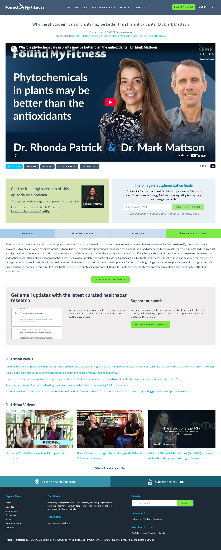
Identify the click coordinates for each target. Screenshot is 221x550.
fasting (47, 166)
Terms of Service (93, 539)
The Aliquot (125, 7)
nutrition (14, 166)
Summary (27, 233)
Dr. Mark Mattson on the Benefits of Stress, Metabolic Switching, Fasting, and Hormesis (119, 35)
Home (8, 502)
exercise (31, 166)
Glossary (138, 233)
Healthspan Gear (13, 523)
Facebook (157, 519)
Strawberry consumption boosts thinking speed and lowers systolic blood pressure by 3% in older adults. (67, 385)
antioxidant (89, 166)
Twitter (146, 519)
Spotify (162, 533)
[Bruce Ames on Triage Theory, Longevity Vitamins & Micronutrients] (110, 432)
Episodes (73, 7)
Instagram (136, 519)
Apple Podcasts (149, 533)
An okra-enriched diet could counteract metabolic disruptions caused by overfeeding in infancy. (62, 372)
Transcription (84, 233)
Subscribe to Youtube (169, 482)
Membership (11, 511)
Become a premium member (150, 324)
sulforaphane (67, 166)
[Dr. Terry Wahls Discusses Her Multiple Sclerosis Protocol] (39, 432)
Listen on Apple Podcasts (59, 482)
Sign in (202, 7)
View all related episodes (110, 468)
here (67, 523)
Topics (85, 7)
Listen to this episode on (35, 207)
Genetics (140, 7)
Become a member (184, 7)
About (8, 519)
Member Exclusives (194, 233)
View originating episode (110, 279)
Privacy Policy (74, 539)
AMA (94, 7)
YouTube (136, 533)
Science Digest (107, 7)
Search (185, 503)
